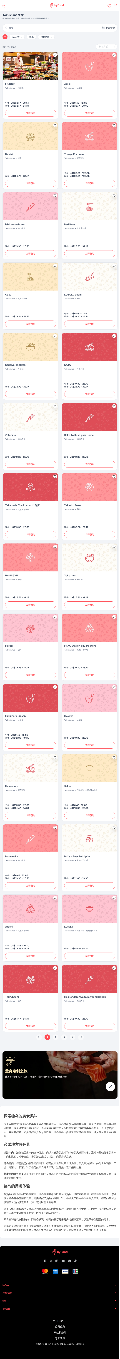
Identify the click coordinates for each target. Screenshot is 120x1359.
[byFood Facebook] (45, 1261)
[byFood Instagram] (57, 1261)
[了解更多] (110, 1086)
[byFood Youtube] (63, 1261)
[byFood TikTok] (75, 1261)
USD (61, 1321)
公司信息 (60, 1326)
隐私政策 (60, 1338)
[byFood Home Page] (57, 5)
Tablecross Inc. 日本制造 (72, 1344)
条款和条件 (60, 1332)
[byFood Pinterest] (69, 1261)
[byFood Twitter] (50, 1261)
